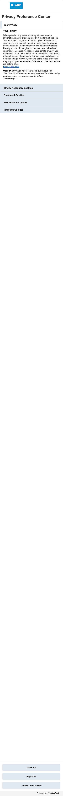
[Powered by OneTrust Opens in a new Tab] (49, 794)
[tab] (31, 25)
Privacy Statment (11, 66)
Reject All (31, 776)
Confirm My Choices (31, 785)
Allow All (31, 767)
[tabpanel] (32, 56)
